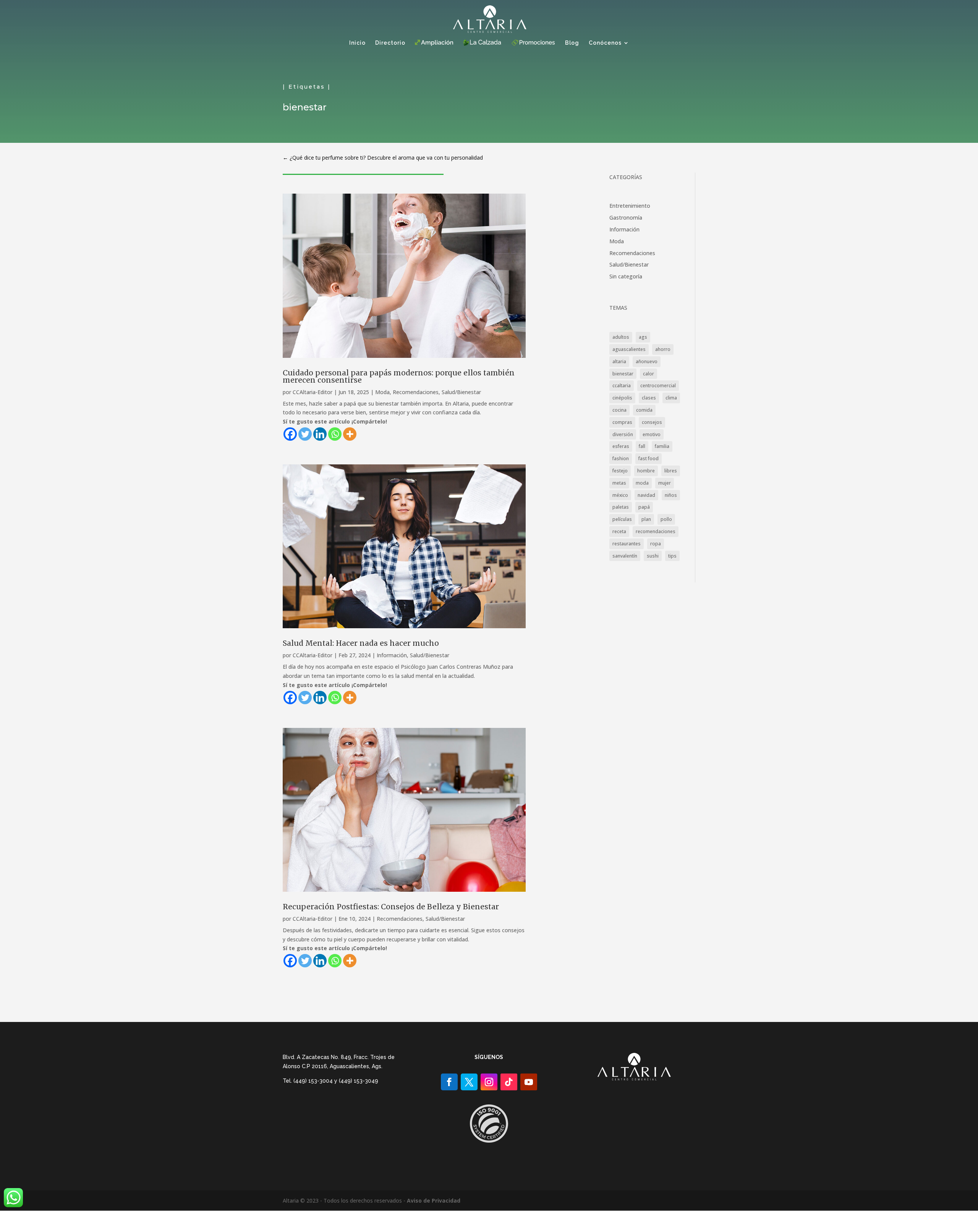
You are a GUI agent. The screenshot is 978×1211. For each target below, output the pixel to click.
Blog (572, 43)
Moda (382, 392)
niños (671, 495)
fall (642, 446)
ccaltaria (621, 385)
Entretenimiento (629, 205)
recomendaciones (655, 531)
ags (643, 337)
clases (649, 398)
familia (662, 446)
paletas (620, 507)
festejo (620, 470)
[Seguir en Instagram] (489, 1082)
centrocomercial (658, 385)
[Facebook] (290, 434)
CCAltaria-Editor (312, 392)
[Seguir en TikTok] (508, 1082)
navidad (646, 495)
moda (642, 483)
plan (646, 519)
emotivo (652, 434)
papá (644, 507)
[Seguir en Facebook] (449, 1082)
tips (672, 556)
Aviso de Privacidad (433, 1200)
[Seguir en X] (469, 1082)
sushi (653, 556)
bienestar (622, 373)
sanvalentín (624, 556)
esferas (620, 446)
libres (670, 470)
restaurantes (626, 543)
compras (622, 422)
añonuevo (646, 361)
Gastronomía (625, 217)
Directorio (390, 43)
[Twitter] (305, 434)
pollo (666, 519)
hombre (646, 470)
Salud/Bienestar (461, 392)
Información (392, 655)
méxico (620, 495)
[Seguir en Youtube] (528, 1082)
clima (671, 398)
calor (648, 373)
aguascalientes (629, 349)
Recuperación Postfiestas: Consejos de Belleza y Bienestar (391, 906)
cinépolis (622, 398)
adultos (620, 337)
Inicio (357, 43)
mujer (664, 483)
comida (644, 410)
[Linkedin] (320, 434)
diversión (622, 434)
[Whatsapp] (335, 434)
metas (619, 483)
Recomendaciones (416, 392)
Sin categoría (625, 276)
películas (622, 519)
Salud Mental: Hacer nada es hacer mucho (361, 643)
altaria (619, 361)
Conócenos (605, 43)
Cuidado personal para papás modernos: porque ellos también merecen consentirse (399, 376)
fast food (648, 458)
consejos (652, 422)
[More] (349, 434)
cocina (619, 410)
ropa (655, 543)
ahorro (662, 349)
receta (619, 531)
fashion (620, 458)
